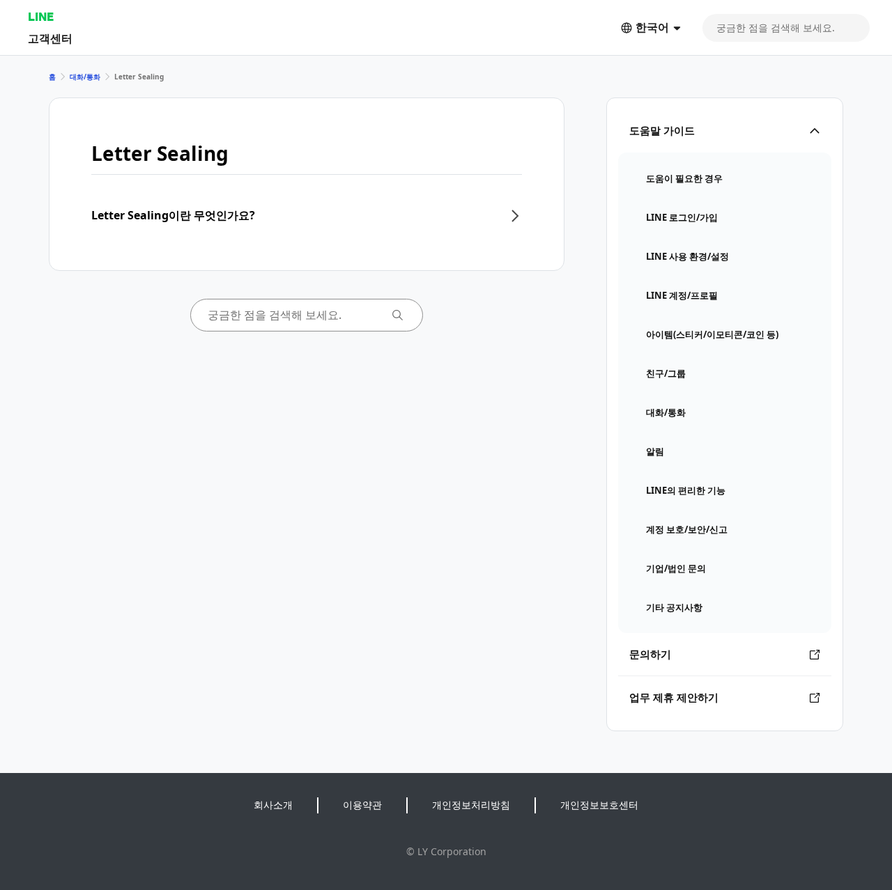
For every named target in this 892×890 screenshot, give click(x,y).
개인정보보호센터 (599, 804)
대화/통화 (85, 76)
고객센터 (50, 38)
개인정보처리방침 (471, 804)
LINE (41, 16)
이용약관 (362, 804)
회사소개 (273, 804)
